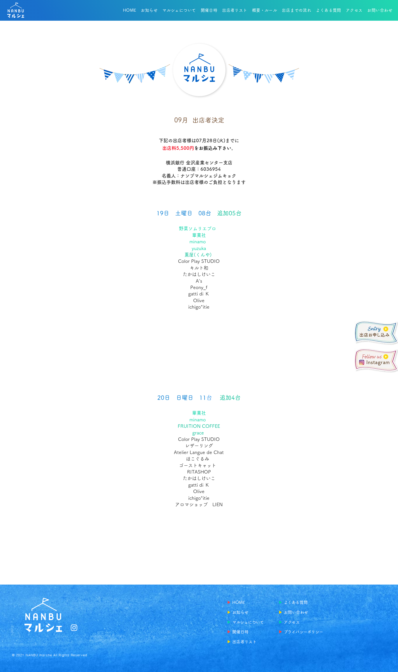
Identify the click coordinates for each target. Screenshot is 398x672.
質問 (304, 602)
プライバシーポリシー (303, 632)
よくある (292, 602)
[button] (234, 10)
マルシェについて (248, 622)
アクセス (292, 622)
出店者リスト (244, 642)
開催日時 (240, 632)
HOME (238, 602)
